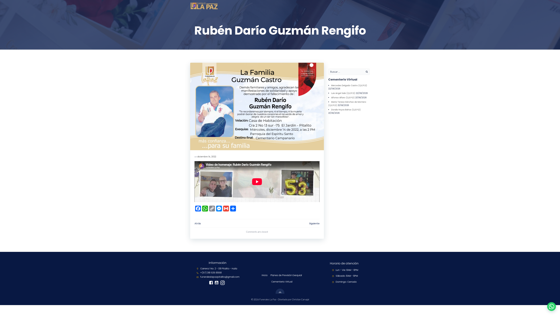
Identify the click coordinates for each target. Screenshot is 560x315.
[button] (551, 306)
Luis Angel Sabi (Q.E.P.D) (343, 93)
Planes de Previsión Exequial (286, 275)
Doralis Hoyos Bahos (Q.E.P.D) (346, 109)
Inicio (265, 275)
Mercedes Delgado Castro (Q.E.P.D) (349, 85)
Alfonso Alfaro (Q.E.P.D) (343, 97)
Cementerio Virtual (281, 281)
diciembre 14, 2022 (206, 156)
